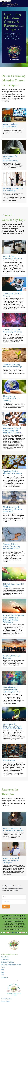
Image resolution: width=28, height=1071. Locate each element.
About (3, 967)
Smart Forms (5, 957)
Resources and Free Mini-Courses (11, 964)
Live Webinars (5, 959)
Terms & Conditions (7, 999)
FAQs (2, 970)
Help (2, 975)
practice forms (6, 94)
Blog (2, 972)
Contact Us (4, 977)
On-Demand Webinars (7, 962)
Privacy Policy (5, 1001)
